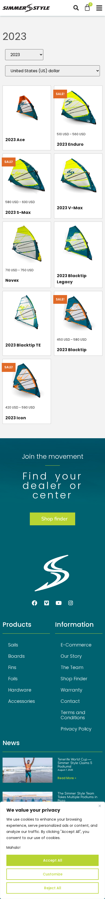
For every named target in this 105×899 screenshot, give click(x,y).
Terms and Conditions (73, 715)
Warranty (71, 690)
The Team (72, 667)
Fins (12, 667)
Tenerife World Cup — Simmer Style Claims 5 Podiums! (75, 763)
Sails (13, 645)
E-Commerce (76, 645)
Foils (13, 678)
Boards (16, 656)
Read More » (67, 778)
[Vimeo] (46, 603)
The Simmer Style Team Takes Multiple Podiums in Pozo (77, 797)
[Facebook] (34, 603)
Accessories (21, 701)
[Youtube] (58, 603)
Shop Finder (74, 678)
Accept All (52, 860)
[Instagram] (70, 603)
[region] (52, 850)
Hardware (19, 690)
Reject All (52, 888)
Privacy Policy (76, 729)
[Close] (100, 806)
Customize (52, 874)
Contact (70, 701)
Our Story (71, 656)
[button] (78, 8)
